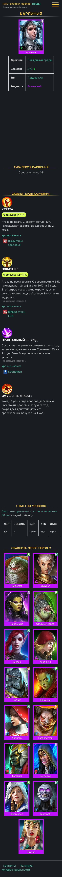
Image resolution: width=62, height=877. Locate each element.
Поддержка (35, 77)
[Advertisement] (31, 125)
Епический (34, 86)
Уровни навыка (11, 235)
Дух (29, 68)
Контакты (9, 865)
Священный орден (39, 60)
